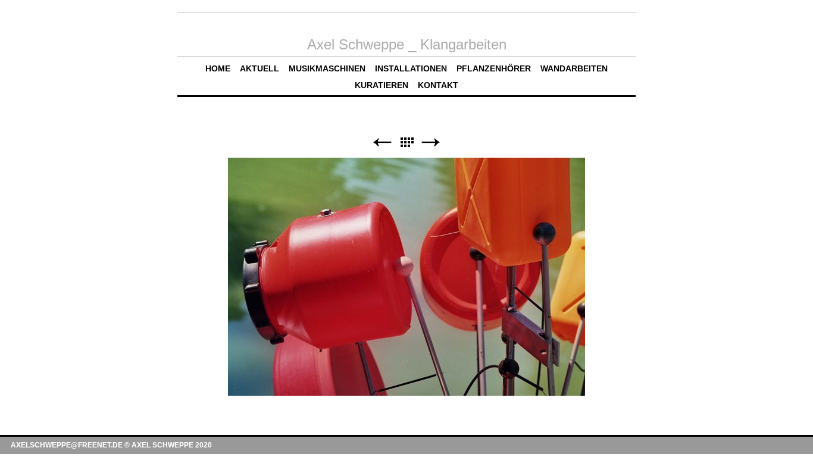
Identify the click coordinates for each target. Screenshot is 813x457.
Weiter (431, 142)
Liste (406, 142)
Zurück (382, 142)
